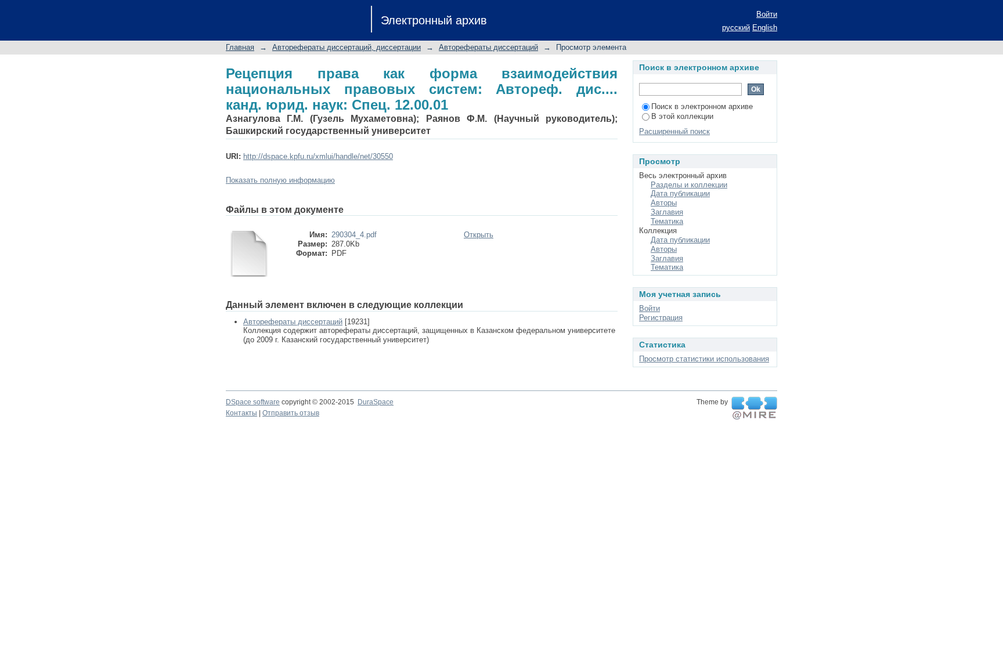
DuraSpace (376, 402)
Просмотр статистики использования (704, 358)
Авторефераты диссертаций (488, 47)
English (764, 27)
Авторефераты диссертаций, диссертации (346, 47)
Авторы (664, 202)
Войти (766, 14)
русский (736, 27)
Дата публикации (680, 193)
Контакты (241, 413)
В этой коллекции (682, 116)
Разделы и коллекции (689, 184)
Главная (240, 47)
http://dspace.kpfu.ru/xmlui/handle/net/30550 (318, 156)
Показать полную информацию (280, 180)
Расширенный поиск (674, 131)
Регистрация (661, 317)
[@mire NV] (754, 408)
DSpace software (253, 402)
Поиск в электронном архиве (702, 106)
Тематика (667, 221)
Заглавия (667, 212)
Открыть (478, 234)
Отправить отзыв (290, 413)
